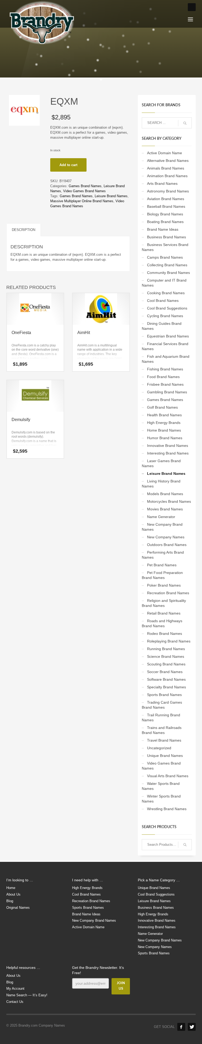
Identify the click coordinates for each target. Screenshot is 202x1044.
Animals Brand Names (165, 168)
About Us (13, 894)
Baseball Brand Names (166, 206)
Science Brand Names (165, 656)
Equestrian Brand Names (168, 336)
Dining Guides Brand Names (161, 326)
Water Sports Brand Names (161, 786)
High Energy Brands (163, 422)
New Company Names (165, 537)
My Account (15, 988)
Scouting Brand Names (166, 664)
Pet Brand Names (161, 565)
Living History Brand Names (161, 483)
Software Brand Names (166, 679)
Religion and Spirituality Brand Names (164, 603)
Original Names (18, 908)
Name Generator (161, 517)
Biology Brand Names (165, 214)
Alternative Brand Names (168, 160)
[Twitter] (192, 1027)
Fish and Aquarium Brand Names (165, 359)
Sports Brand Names (164, 695)
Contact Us (14, 1002)
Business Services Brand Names (165, 247)
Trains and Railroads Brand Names (161, 730)
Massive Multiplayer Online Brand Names (81, 201)
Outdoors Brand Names (166, 545)
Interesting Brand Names (168, 453)
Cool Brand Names (163, 300)
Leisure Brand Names (111, 196)
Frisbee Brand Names (165, 384)
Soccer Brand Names (165, 672)
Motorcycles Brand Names (169, 501)
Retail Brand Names (163, 613)
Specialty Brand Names (166, 687)
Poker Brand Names (164, 585)
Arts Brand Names (162, 183)
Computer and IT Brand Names (164, 282)
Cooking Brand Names (166, 293)
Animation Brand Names (167, 176)
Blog (9, 901)
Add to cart (68, 165)
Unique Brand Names (165, 755)
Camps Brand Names (165, 257)
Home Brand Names (164, 430)
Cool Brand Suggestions (167, 308)
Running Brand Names (166, 649)
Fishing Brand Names (165, 369)
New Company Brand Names (162, 526)
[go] (185, 123)
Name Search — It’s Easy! (26, 995)
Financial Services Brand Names (165, 346)
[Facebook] (181, 1027)
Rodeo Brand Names (164, 633)
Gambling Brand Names (167, 392)
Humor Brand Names (164, 438)
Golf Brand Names (162, 407)
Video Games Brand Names (84, 191)
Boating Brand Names (165, 222)
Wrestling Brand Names (166, 809)
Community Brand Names (168, 272)
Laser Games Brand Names (161, 463)
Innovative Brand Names (167, 445)
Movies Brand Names (165, 509)
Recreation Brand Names (168, 593)
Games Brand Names (85, 186)
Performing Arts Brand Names (163, 554)
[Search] (185, 844)
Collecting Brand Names (167, 265)
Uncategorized (159, 748)
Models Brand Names (165, 494)
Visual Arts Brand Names (167, 776)
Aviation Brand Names (165, 199)
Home (10, 888)
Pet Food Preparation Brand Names (162, 575)
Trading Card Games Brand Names (162, 704)
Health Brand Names (164, 415)
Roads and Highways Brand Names (162, 623)
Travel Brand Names (164, 740)
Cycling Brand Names (165, 316)
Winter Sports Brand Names (161, 798)
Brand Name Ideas (162, 229)
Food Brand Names (163, 377)
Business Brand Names (166, 237)
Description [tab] (23, 230)
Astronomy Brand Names (168, 191)
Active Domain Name (164, 153)
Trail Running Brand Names (161, 717)
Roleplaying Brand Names (168, 641)
